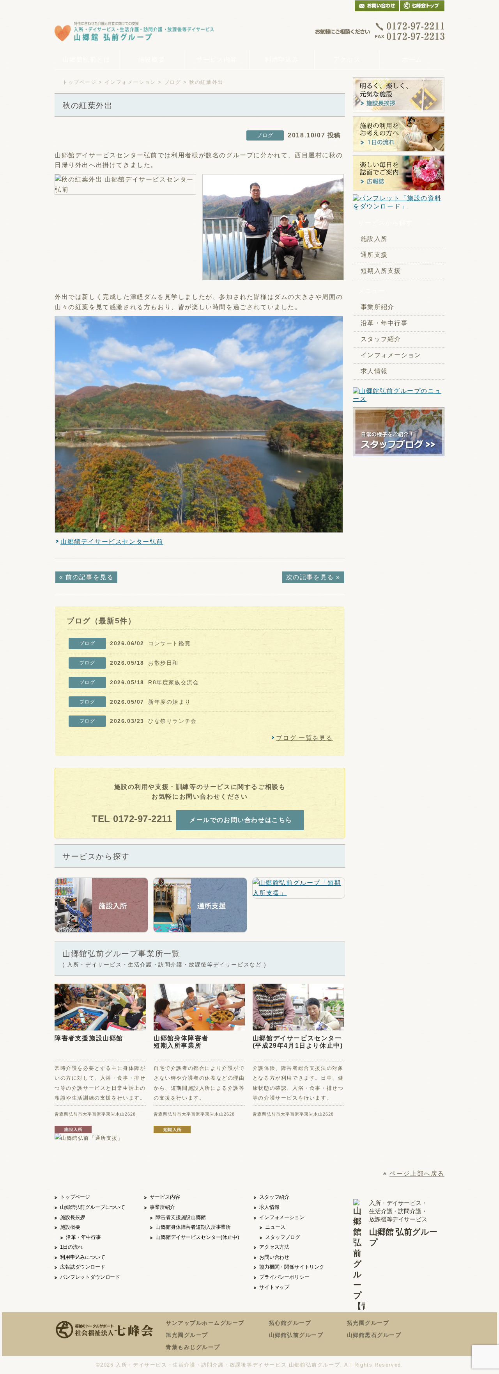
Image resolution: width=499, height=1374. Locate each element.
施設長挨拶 (72, 1217)
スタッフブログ (282, 1237)
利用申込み (282, 59)
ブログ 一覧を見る (304, 738)
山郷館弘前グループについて (92, 1207)
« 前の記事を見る (86, 577)
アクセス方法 (274, 1247)
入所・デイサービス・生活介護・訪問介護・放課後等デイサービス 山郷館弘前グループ (228, 1365)
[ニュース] (398, 395)
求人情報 (374, 371)
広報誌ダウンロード (82, 1267)
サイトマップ (274, 1287)
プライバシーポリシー (284, 1277)
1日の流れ (71, 1247)
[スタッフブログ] (398, 452)
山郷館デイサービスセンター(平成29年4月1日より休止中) (298, 1042)
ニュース (275, 1227)
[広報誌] (398, 172)
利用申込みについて (82, 1257)
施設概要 (151, 59)
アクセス (347, 59)
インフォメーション (130, 82)
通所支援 (374, 254)
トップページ (79, 82)
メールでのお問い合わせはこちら (240, 820)
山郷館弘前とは (86, 59)
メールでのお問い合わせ (377, 5)
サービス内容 (216, 59)
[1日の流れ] (398, 133)
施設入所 (374, 238)
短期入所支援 (381, 270)
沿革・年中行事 (384, 323)
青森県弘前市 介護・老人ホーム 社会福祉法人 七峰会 (422, 5)
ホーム (412, 59)
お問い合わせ (274, 1257)
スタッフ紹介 (381, 339)
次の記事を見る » (313, 577)
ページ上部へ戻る (416, 1173)
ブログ (172, 82)
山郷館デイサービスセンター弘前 (111, 541)
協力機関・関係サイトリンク (291, 1267)
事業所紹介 (378, 307)
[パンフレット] (398, 202)
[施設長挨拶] (398, 94)
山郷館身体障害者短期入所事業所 (181, 1042)
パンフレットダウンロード (90, 1277)
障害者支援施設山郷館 (89, 1038)
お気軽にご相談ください (380, 30)
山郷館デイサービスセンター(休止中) (197, 1237)
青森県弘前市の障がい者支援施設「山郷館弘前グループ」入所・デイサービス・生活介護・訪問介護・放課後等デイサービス (134, 30)
